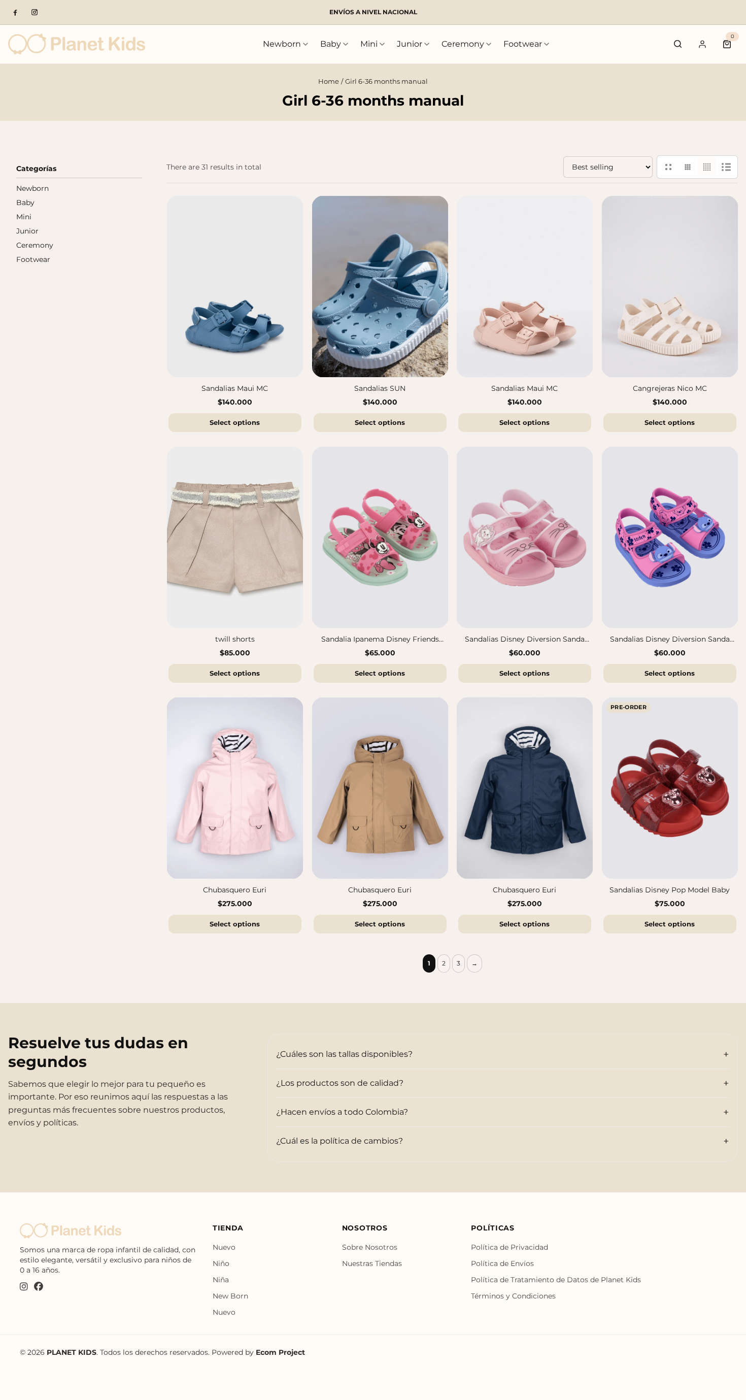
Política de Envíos (502, 1263)
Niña (221, 1279)
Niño (221, 1263)
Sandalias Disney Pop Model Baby (669, 890)
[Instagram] (34, 12)
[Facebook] (15, 12)
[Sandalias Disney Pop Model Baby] (669, 788)
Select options (235, 422)
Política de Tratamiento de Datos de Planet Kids (556, 1279)
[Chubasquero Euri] (234, 788)
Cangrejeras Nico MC (669, 388)
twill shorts (235, 639)
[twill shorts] (234, 537)
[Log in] (702, 44)
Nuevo (224, 1247)
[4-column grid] (707, 167)
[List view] (726, 167)
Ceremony (463, 44)
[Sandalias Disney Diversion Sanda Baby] (524, 537)
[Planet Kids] (76, 44)
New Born (230, 1296)
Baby (330, 44)
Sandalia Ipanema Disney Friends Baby (379, 640)
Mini (369, 44)
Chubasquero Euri (234, 890)
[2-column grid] (668, 167)
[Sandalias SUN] (380, 286)
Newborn (282, 44)
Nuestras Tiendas (372, 1263)
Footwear (522, 44)
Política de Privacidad (509, 1247)
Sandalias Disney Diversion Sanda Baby (525, 640)
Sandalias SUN (379, 388)
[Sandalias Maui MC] (234, 286)
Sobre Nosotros (369, 1247)
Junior (409, 44)
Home (328, 81)
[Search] (678, 44)
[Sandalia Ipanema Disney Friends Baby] (380, 537)
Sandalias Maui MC (234, 388)
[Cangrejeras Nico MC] (669, 286)
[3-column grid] (688, 167)
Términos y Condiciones (513, 1296)
